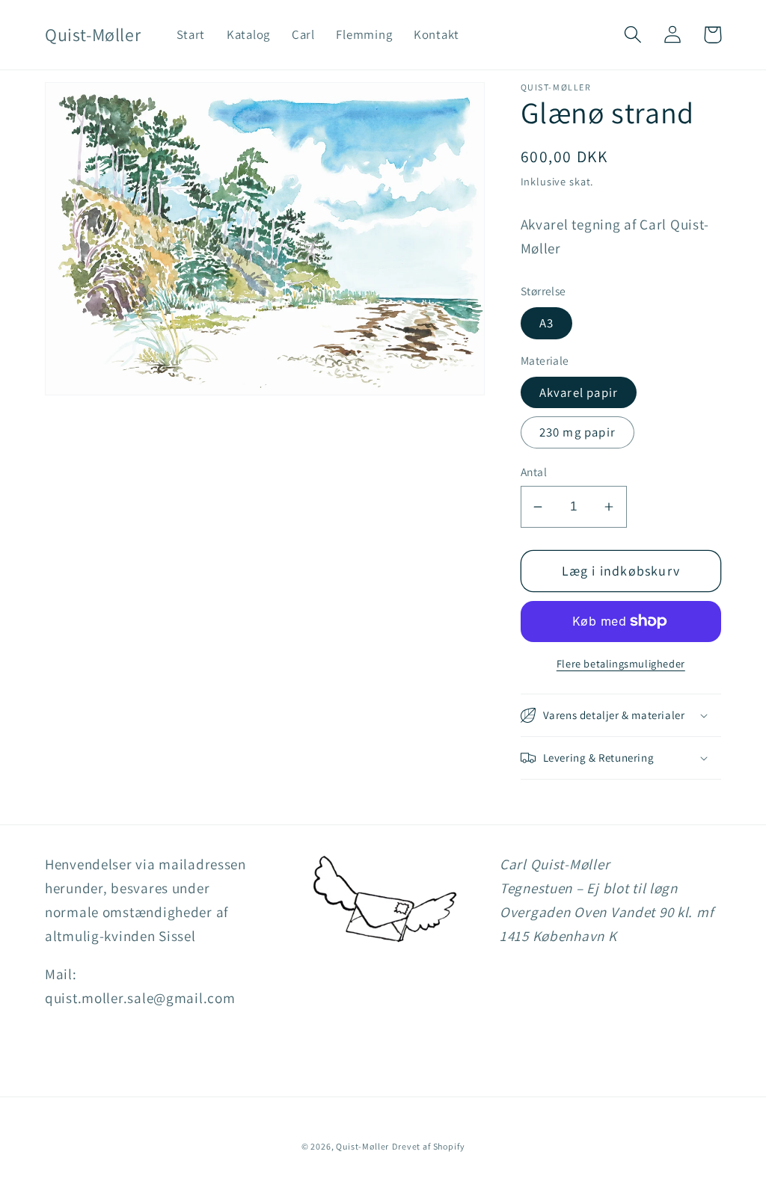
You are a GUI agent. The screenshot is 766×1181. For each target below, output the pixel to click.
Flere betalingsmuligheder (621, 663)
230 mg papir (577, 432)
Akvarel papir (579, 392)
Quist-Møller (362, 1146)
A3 (546, 323)
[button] (633, 35)
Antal (534, 471)
